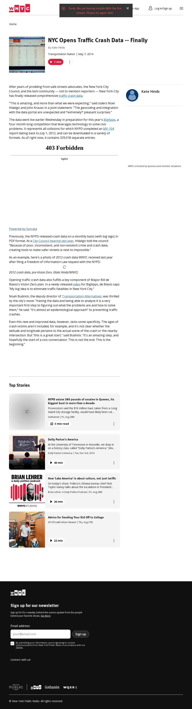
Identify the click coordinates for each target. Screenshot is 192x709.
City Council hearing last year (53, 241)
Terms (19, 647)
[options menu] (69, 62)
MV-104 (108, 129)
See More (46, 615)
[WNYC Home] (19, 8)
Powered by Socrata (23, 229)
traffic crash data (70, 96)
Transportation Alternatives (81, 296)
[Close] (127, 8)
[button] (64, 412)
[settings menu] (181, 8)
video (76, 284)
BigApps (110, 120)
